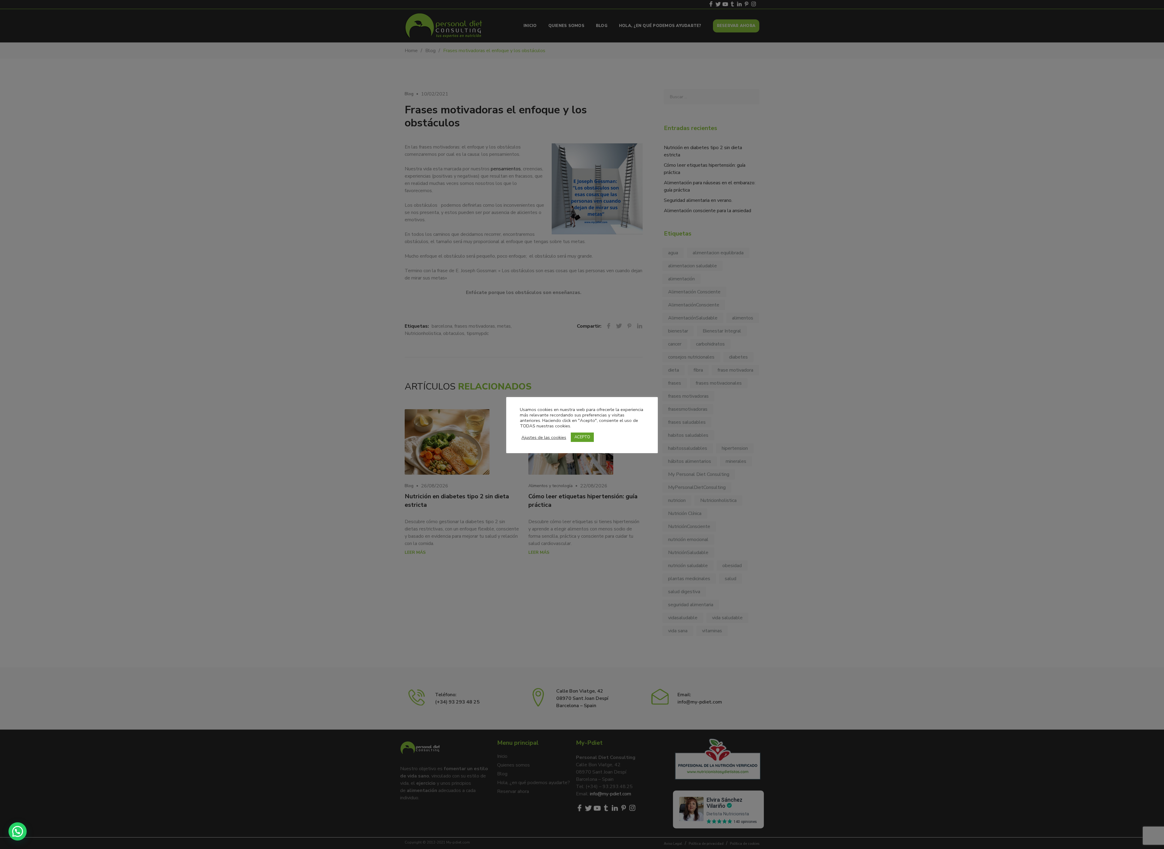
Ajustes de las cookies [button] (543, 437)
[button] (17, 831)
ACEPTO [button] (582, 437)
